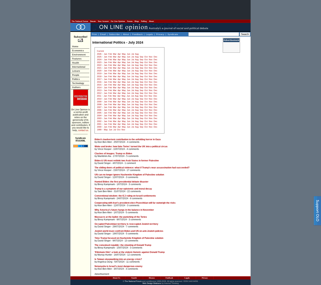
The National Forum (80, 21)
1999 (99, 130)
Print (94, 34)
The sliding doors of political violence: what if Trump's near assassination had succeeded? (142, 167)
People (75, 75)
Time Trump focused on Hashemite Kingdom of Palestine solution (129, 238)
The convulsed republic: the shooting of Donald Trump (123, 245)
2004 (99, 115)
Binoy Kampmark (106, 184)
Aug (137, 54)
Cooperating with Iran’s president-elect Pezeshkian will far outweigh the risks (135, 203)
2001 (99, 124)
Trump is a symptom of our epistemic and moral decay (123, 188)
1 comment (130, 163)
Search (134, 278)
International (78, 67)
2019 (99, 73)
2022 (99, 65)
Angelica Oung (104, 262)
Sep (141, 57)
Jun (128, 54)
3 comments (132, 177)
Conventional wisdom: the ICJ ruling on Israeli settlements (125, 196)
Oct (146, 57)
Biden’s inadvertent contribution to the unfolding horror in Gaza (128, 139)
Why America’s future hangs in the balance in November (124, 210)
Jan (105, 54)
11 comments (133, 262)
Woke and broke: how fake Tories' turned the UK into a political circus (131, 146)
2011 (99, 96)
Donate (93, 21)
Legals (149, 34)
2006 (99, 110)
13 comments (131, 240)
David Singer (104, 163)
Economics (78, 50)
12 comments (134, 254)
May (124, 54)
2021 (99, 68)
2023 (99, 62)
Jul (132, 54)
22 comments (134, 191)
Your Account (103, 21)
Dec (155, 57)
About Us (116, 278)
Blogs (137, 21)
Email (103, 34)
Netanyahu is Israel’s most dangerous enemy (118, 266)
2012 (99, 93)
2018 (99, 76)
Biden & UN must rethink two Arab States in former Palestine (127, 160)
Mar (114, 54)
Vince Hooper (104, 149)
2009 (99, 102)
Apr (119, 54)
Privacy (160, 34)
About (151, 21)
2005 (99, 113)
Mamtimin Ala (104, 156)
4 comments (133, 142)
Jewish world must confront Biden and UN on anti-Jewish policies (129, 231)
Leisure (76, 71)
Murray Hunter (105, 254)
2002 (99, 121)
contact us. (83, 130)
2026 (99, 54)
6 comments (136, 198)
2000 (99, 127)
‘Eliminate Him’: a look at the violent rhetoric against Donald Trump (130, 252)
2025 (99, 57)
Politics (76, 79)
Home (75, 46)
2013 (99, 90)
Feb (110, 54)
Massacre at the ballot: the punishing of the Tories (121, 217)
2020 (99, 71)
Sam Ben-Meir (105, 191)
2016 (99, 82)
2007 (99, 107)
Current (100, 51)
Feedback (137, 34)
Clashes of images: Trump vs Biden (113, 153)
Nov (151, 57)
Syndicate (173, 34)
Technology (78, 83)
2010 (99, 99)
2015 (99, 85)
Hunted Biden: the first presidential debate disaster (121, 181)
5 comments (132, 156)
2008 (99, 104)
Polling (143, 21)
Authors (76, 87)
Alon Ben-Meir (104, 142)
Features (77, 58)
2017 (99, 79)
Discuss (152, 278)
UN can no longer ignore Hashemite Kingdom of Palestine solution (129, 174)
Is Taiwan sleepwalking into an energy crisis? (118, 259)
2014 (99, 87)
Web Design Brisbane (151, 283)
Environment (79, 54)
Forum (130, 21)
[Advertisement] (160, 9)
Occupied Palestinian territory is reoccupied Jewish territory (126, 224)
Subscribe (114, 34)
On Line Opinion (118, 21)
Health (75, 63)
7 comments (132, 226)
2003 (99, 118)
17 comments (133, 170)
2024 (99, 59)
